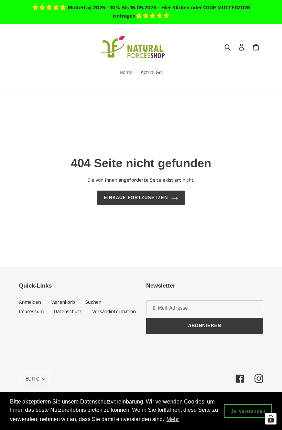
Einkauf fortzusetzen (136, 197)
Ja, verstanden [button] (248, 411)
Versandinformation (114, 311)
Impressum (31, 311)
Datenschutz (68, 311)
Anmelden (30, 302)
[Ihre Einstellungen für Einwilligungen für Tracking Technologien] (270, 418)
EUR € (32, 379)
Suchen (93, 302)
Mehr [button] (172, 419)
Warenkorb (63, 302)
